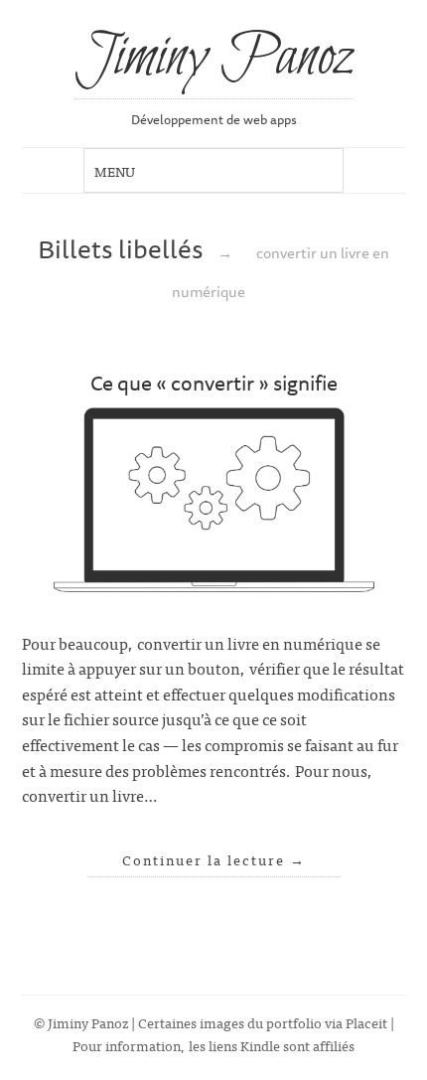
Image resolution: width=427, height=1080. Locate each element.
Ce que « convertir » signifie (214, 382)
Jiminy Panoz (213, 58)
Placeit (366, 1021)
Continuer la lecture (214, 859)
